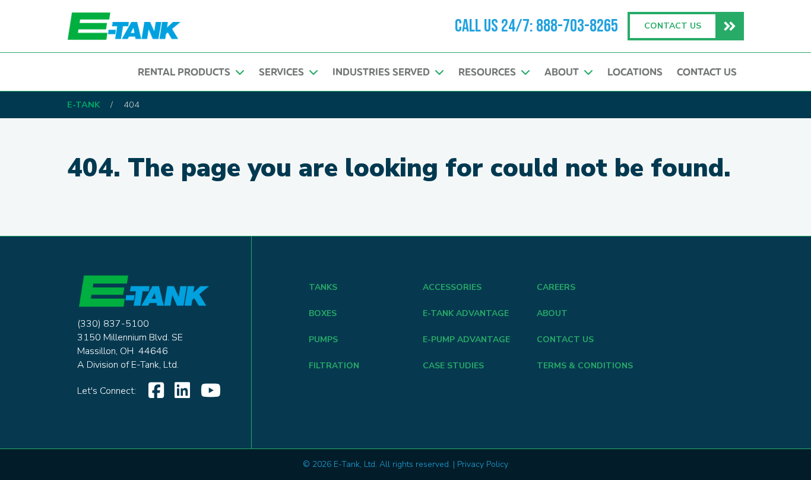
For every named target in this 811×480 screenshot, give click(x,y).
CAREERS (556, 287)
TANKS (323, 287)
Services (284, 72)
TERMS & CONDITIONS (585, 365)
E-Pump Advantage (466, 339)
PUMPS (323, 339)
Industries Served (383, 72)
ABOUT (552, 313)
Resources (489, 72)
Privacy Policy (482, 464)
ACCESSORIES (452, 287)
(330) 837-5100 (113, 323)
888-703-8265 (577, 26)
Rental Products (186, 72)
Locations (635, 72)
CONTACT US (565, 339)
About (564, 72)
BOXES (323, 313)
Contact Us (707, 72)
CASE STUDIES (453, 365)
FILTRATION (334, 365)
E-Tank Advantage (466, 313)
